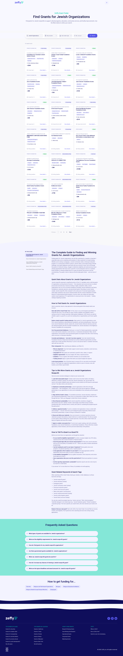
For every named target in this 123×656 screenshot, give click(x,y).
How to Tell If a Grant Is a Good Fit (33, 266)
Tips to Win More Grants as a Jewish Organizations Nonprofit (34, 262)
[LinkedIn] (115, 618)
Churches (28, 586)
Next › (70, 232)
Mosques (58, 586)
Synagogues (53, 589)
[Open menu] (106, 2)
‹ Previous (53, 232)
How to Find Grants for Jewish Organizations (36, 258)
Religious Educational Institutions (71, 586)
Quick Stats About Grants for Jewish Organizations (34, 255)
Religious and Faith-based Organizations (43, 586)
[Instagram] (112, 618)
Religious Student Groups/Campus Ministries (36, 589)
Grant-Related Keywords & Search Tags (35, 269)
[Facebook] (108, 618)
